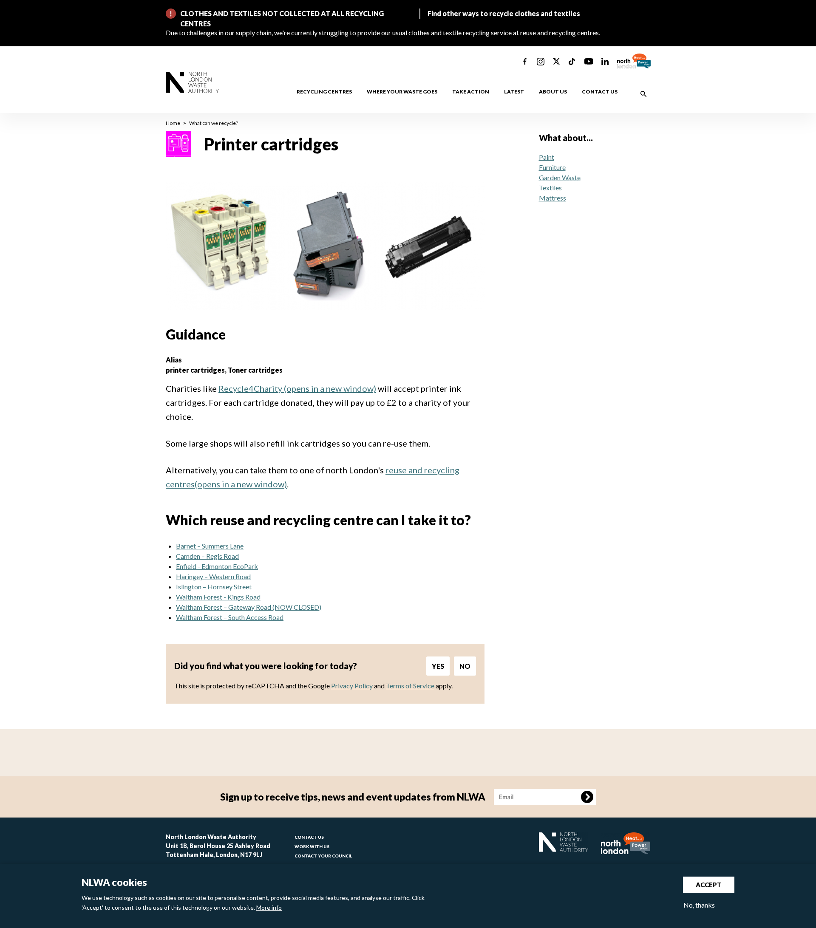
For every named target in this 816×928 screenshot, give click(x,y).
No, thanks (699, 905)
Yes (438, 666)
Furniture (552, 167)
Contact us (600, 91)
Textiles (550, 188)
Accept (709, 884)
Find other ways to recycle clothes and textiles (504, 13)
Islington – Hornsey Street (214, 587)
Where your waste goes (402, 91)
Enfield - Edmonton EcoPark (217, 566)
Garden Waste (560, 177)
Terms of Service (410, 686)
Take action (470, 91)
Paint (546, 157)
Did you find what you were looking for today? (265, 666)
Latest (514, 91)
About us (553, 91)
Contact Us (309, 837)
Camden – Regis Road (207, 556)
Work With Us (312, 846)
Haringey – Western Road (213, 576)
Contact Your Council (323, 855)
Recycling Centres (324, 91)
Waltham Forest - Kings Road (218, 597)
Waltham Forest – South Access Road (229, 617)
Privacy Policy (352, 686)
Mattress (552, 198)
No (464, 666)
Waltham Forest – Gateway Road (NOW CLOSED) (248, 607)
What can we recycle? (213, 123)
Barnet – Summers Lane (210, 546)
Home (173, 123)
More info (269, 907)
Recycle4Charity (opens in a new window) (297, 388)
